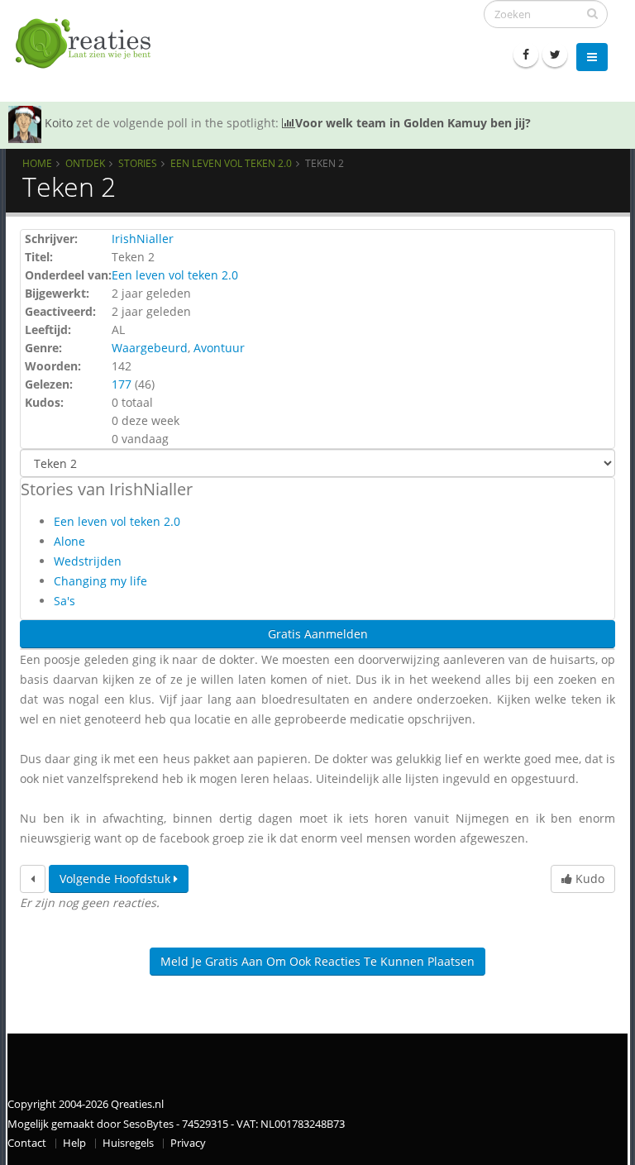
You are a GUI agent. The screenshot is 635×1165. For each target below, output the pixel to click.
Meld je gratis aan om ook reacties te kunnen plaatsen (317, 961)
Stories (137, 162)
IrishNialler (143, 238)
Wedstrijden (88, 561)
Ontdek (85, 162)
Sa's (64, 601)
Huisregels (128, 1143)
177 (121, 384)
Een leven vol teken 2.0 (231, 162)
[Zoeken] (592, 13)
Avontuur (219, 348)
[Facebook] (525, 54)
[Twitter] (554, 54)
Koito (59, 123)
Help (74, 1143)
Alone (69, 541)
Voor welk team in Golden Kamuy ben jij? (413, 123)
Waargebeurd (150, 348)
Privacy (188, 1143)
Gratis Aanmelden (318, 634)
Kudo (588, 878)
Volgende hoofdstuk (117, 878)
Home (37, 162)
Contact (26, 1143)
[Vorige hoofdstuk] (32, 879)
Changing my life (100, 581)
